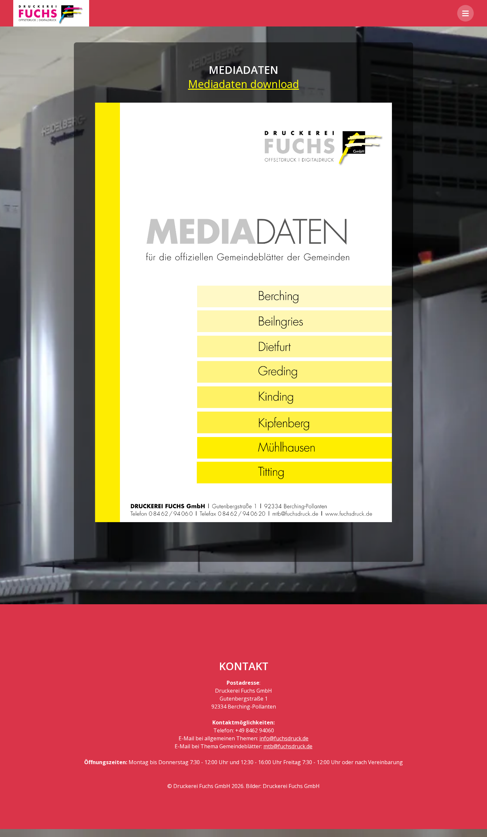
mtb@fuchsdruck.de (287, 746)
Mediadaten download (243, 84)
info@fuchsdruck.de (283, 738)
